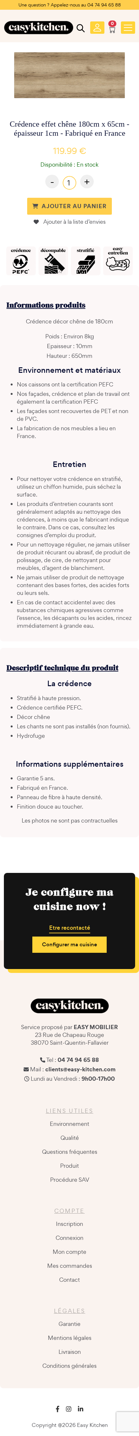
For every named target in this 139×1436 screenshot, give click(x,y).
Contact (69, 1279)
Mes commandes (69, 1265)
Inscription (69, 1224)
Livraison (70, 1351)
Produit (69, 1165)
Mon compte (69, 1251)
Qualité (69, 1137)
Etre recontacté (69, 928)
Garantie (69, 1324)
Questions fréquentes (69, 1151)
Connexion (69, 1237)
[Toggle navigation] (128, 27)
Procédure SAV (69, 1179)
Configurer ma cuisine (69, 944)
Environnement (69, 1123)
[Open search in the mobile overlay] (80, 29)
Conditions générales (69, 1365)
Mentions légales (69, 1338)
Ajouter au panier (74, 206)
